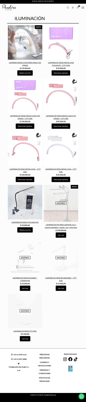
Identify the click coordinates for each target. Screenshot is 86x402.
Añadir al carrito (25, 73)
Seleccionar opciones (61, 73)
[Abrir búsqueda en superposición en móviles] (68, 8)
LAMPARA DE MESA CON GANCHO (25, 222)
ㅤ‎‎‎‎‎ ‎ (19, 366)
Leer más (61, 235)
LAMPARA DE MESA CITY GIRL (25, 331)
